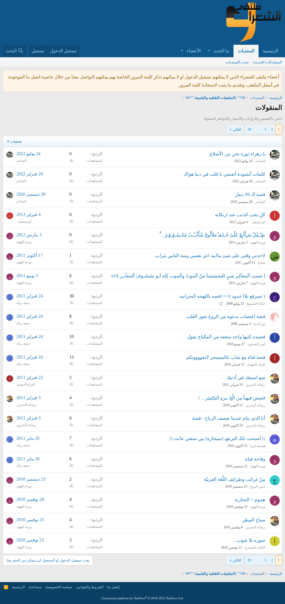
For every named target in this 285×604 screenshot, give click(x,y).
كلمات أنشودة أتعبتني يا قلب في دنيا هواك (224, 174)
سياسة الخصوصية (58, 587)
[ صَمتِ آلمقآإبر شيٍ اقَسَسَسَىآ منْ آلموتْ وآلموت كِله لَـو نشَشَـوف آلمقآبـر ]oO (188, 276)
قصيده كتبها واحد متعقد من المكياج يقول (226, 336)
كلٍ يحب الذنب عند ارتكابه (240, 214)
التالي (237, 129)
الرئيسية (270, 50)
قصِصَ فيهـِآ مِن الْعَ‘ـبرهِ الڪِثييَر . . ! (231, 398)
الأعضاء (194, 50)
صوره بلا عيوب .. (249, 540)
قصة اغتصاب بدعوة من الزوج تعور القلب (225, 316)
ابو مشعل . (257, 222)
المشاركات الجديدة (267, 62)
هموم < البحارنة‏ (250, 499)
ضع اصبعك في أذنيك (245, 377)
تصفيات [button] (16, 141)
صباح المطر (253, 520)
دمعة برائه (23, 303)
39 (249, 129)
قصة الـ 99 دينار (250, 194)
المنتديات (246, 50)
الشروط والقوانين (90, 587)
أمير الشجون (256, 344)
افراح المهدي (256, 364)
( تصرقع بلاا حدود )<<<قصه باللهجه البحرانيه (222, 296)
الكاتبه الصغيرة (255, 548)
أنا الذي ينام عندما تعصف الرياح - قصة (228, 418)
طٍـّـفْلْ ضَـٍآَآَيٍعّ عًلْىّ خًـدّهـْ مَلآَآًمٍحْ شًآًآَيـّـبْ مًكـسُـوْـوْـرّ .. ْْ (212, 235)
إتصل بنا (113, 587)
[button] (209, 51)
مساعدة (35, 587)
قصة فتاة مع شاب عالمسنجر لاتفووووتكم (225, 357)
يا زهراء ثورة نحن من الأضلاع (237, 153)
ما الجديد (221, 50)
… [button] (258, 129)
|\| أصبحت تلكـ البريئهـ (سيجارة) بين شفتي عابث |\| (217, 438)
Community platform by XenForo (143, 598)
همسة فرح (257, 446)
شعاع (261, 263)
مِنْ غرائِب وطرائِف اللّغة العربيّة (234, 479)
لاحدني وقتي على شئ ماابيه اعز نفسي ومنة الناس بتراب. (209, 255)
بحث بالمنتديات (237, 62)
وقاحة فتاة (255, 459)
